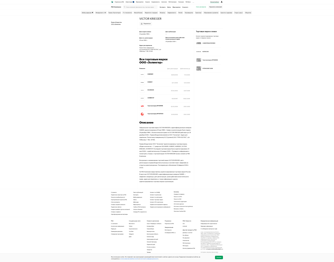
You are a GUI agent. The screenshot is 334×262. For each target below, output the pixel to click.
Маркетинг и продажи (151, 12)
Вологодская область (152, 234)
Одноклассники (133, 228)
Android (185, 226)
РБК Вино (188, 2)
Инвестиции (129, 2)
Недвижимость (155, 2)
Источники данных (179, 204)
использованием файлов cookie (129, 259)
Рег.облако (185, 235)
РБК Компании (172, 2)
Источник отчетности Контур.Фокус (183, 206)
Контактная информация (117, 226)
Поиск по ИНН (177, 199)
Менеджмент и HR (101, 12)
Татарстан (149, 249)
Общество (248, 12)
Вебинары (136, 202)
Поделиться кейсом (116, 207)
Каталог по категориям (156, 197)
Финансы (162, 12)
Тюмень (149, 252)
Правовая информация (207, 226)
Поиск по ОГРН (178, 196)
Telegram (131, 234)
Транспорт (198, 12)
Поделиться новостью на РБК (118, 194)
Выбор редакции (87, 12)
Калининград (150, 236)
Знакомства (186, 240)
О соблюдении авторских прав (209, 228)
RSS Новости (168, 230)
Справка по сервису (179, 194)
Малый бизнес (138, 12)
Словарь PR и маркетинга (140, 212)
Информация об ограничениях (209, 223)
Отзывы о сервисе (116, 212)
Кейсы (169, 7)
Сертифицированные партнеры (119, 214)
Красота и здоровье (226, 12)
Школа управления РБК (189, 248)
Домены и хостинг (187, 232)
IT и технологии (127, 12)
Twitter (130, 226)
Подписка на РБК (119, 2)
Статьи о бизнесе (137, 209)
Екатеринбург (150, 226)
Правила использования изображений (160, 207)
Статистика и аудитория (180, 201)
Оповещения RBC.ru (170, 232)
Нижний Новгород (152, 242)
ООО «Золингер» (116, 24)
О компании (114, 223)
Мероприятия (139, 2)
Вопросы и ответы (178, 208)
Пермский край (151, 244)
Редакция (113, 228)
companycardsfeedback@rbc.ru (214, 249)
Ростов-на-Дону (151, 247)
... (193, 1)
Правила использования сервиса (158, 204)
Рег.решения (186, 238)
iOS (183, 223)
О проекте (185, 7)
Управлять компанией (215, 7)
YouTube (131, 231)
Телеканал (181, 2)
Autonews (164, 2)
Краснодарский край (152, 239)
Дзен (130, 236)
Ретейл (180, 12)
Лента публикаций (138, 192)
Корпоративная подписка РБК (119, 199)
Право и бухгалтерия (114, 12)
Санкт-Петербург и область (154, 223)
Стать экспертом (201, 7)
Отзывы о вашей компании (118, 204)
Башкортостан (151, 231)
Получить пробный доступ (118, 197)
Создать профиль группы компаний (120, 209)
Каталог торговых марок (156, 199)
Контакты (176, 191)
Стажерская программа (117, 234)
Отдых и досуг (238, 12)
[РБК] (112, 2)
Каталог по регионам (155, 194)
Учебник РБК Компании (139, 207)
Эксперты (162, 7)
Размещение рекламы (116, 231)
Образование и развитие (211, 12)
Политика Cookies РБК (180, 211)
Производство (189, 12)
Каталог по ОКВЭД (155, 192)
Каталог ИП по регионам (156, 202)
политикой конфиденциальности (149, 259)
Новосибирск (150, 228)
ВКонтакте (131, 223)
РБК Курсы (185, 245)
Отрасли (147, 2)
